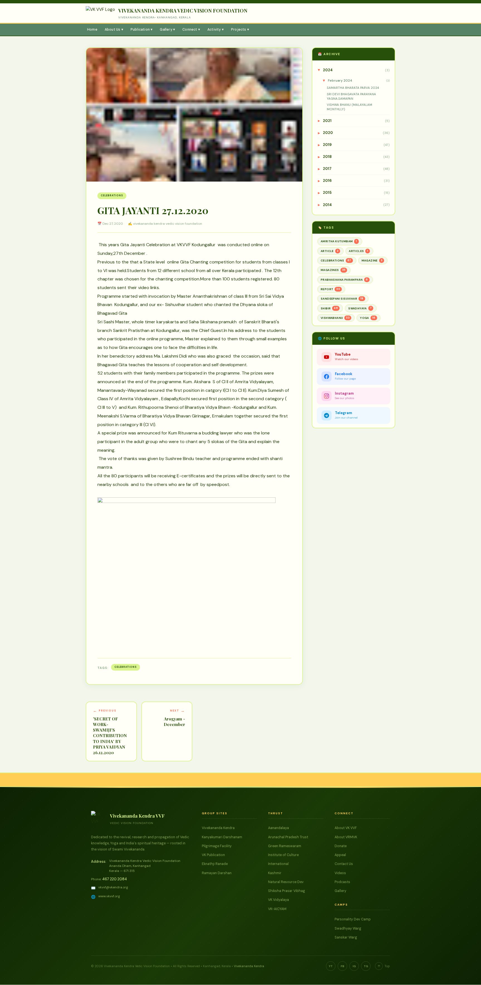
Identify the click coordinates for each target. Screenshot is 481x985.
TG (366, 966)
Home (92, 29)
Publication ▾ (142, 29)
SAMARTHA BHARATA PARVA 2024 (353, 88)
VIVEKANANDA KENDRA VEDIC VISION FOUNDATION (182, 10)
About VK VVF (346, 828)
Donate (341, 846)
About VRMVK (346, 837)
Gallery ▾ (167, 29)
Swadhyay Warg (348, 928)
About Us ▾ (114, 29)
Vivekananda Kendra (218, 828)
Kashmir (274, 873)
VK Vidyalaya (278, 900)
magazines (333, 270)
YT (331, 966)
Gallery (340, 891)
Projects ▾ (240, 29)
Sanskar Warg (346, 937)
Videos (340, 873)
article (329, 251)
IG (354, 966)
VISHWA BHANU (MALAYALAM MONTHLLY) (349, 107)
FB (342, 966)
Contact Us (344, 864)
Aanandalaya (278, 828)
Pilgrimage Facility (217, 846)
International (278, 864)
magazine (372, 260)
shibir (329, 308)
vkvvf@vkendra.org (113, 887)
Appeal (340, 855)
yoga (367, 318)
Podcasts (342, 882)
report (330, 289)
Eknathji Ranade (215, 864)
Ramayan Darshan (217, 873)
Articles (358, 251)
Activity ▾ (215, 29)
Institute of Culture (283, 855)
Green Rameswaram (284, 846)
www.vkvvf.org (109, 896)
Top (383, 966)
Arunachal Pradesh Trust (288, 837)
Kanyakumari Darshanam (222, 837)
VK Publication (213, 855)
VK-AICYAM (277, 909)
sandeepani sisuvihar (342, 298)
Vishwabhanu (335, 318)
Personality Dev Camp (353, 919)
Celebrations (112, 195)
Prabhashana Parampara (344, 280)
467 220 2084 (114, 879)
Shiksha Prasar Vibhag (286, 891)
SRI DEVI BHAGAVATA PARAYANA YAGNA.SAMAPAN (351, 96)
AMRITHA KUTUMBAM (339, 241)
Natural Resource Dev (286, 882)
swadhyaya (360, 308)
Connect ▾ (191, 29)
